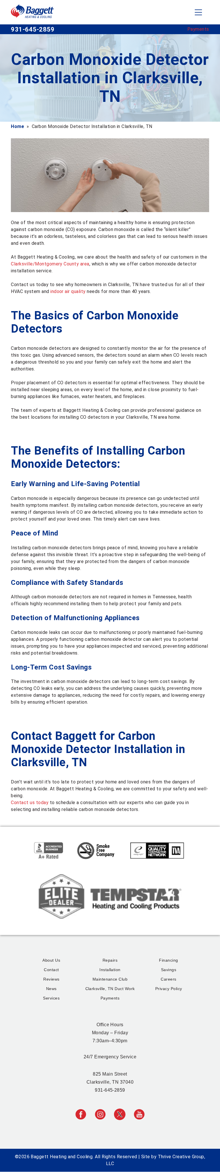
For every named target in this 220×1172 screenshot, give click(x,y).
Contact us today (29, 802)
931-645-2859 (32, 29)
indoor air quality (68, 291)
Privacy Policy (168, 988)
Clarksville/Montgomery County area (50, 264)
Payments (198, 29)
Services (51, 998)
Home (17, 126)
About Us (51, 960)
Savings (168, 969)
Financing (168, 960)
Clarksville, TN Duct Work (110, 988)
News (51, 988)
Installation (110, 969)
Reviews (51, 979)
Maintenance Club (110, 979)
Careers (168, 979)
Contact (51, 969)
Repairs (110, 960)
